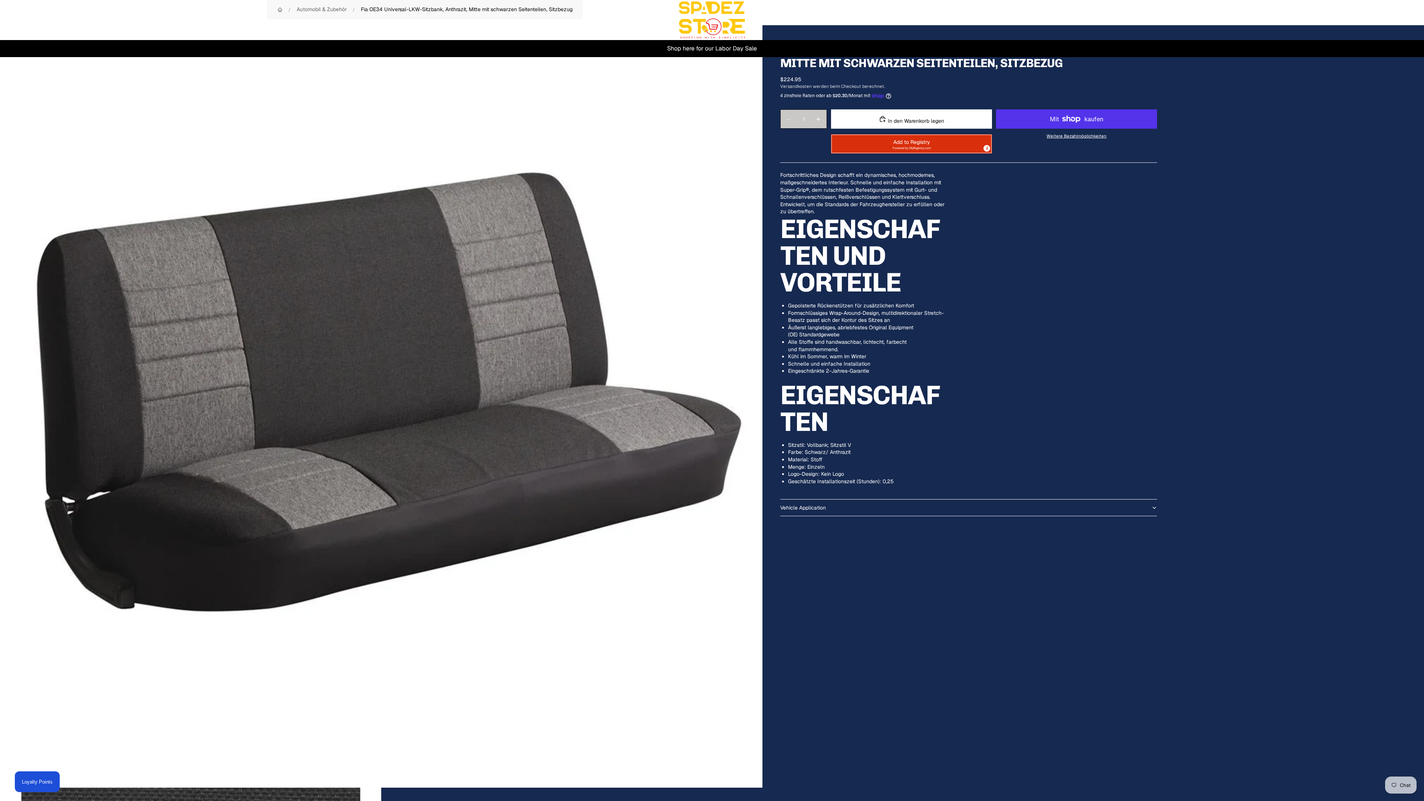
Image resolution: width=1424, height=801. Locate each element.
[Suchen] (1369, 20)
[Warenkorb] (1401, 20)
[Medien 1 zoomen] (381, 406)
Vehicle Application (803, 507)
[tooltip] (986, 148)
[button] (911, 144)
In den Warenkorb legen (915, 121)
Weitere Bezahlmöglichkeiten (1076, 136)
